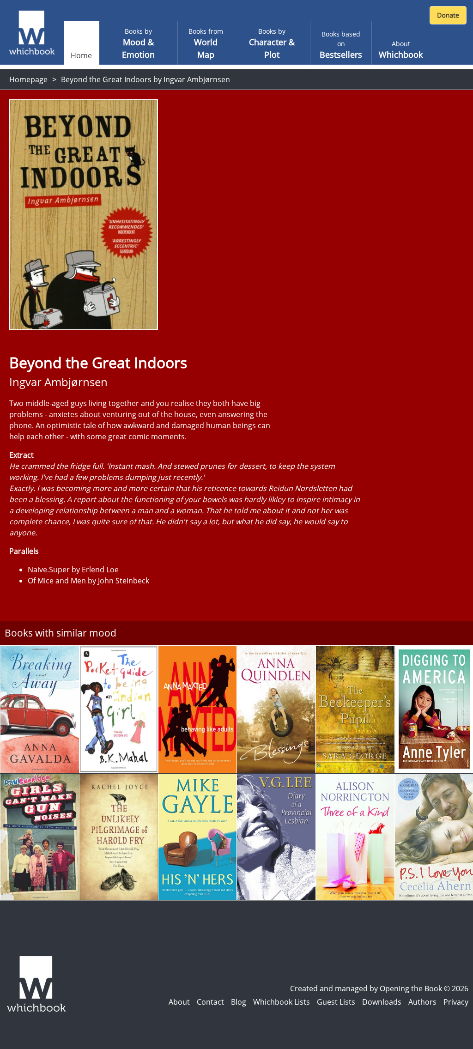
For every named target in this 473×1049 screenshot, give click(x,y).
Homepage (28, 79)
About (179, 1002)
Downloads (381, 1002)
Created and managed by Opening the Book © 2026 (379, 988)
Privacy (455, 1002)
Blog (238, 1002)
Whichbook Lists (281, 1002)
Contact (210, 1002)
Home (81, 55)
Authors (422, 1002)
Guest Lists (336, 1002)
